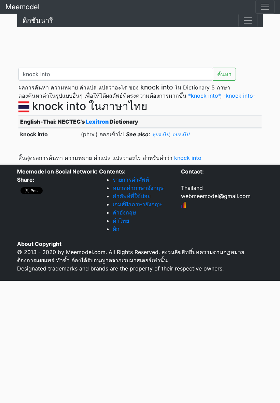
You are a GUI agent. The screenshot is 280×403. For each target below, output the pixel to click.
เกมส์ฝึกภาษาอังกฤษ (137, 204)
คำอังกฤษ (124, 212)
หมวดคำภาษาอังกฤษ (138, 187)
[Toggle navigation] (265, 7)
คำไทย (121, 220)
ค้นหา (224, 74)
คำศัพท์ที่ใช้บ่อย (132, 196)
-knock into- (239, 95)
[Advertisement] (140, 46)
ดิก (116, 228)
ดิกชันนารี (38, 20)
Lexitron (97, 121)
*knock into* (204, 95)
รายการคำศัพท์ (131, 179)
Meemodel (22, 7)
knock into (187, 157)
